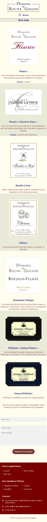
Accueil (6, 471)
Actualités (7, 489)
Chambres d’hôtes (11, 486)
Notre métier (29, 471)
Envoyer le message (23, 451)
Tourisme (28, 489)
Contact (27, 486)
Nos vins (7, 474)
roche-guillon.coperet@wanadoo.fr (18, 506)
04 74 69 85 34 (10, 510)
